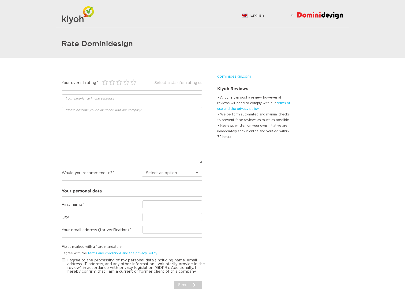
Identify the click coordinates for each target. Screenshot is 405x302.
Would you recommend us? (87, 173)
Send (183, 285)
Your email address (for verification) (95, 230)
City (65, 217)
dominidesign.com (234, 76)
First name (72, 204)
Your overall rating (79, 83)
